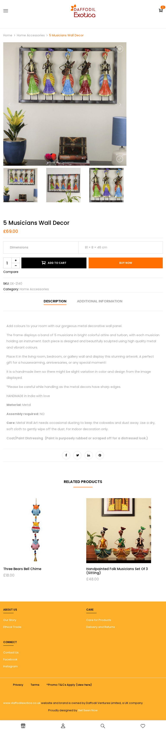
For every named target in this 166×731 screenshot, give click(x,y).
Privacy (18, 685)
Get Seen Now (88, 710)
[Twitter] (77, 455)
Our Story (9, 620)
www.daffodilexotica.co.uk (21, 703)
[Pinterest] (100, 455)
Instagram (10, 666)
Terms (34, 685)
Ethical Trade (12, 627)
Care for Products (98, 620)
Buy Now (125, 263)
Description (55, 301)
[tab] (55, 301)
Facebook (10, 659)
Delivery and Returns (100, 627)
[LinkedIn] (89, 455)
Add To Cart (57, 263)
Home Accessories (31, 35)
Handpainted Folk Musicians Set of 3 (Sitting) (117, 571)
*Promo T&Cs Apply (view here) (69, 685)
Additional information (99, 301)
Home (7, 35)
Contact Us (11, 652)
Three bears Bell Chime (22, 569)
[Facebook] (66, 455)
